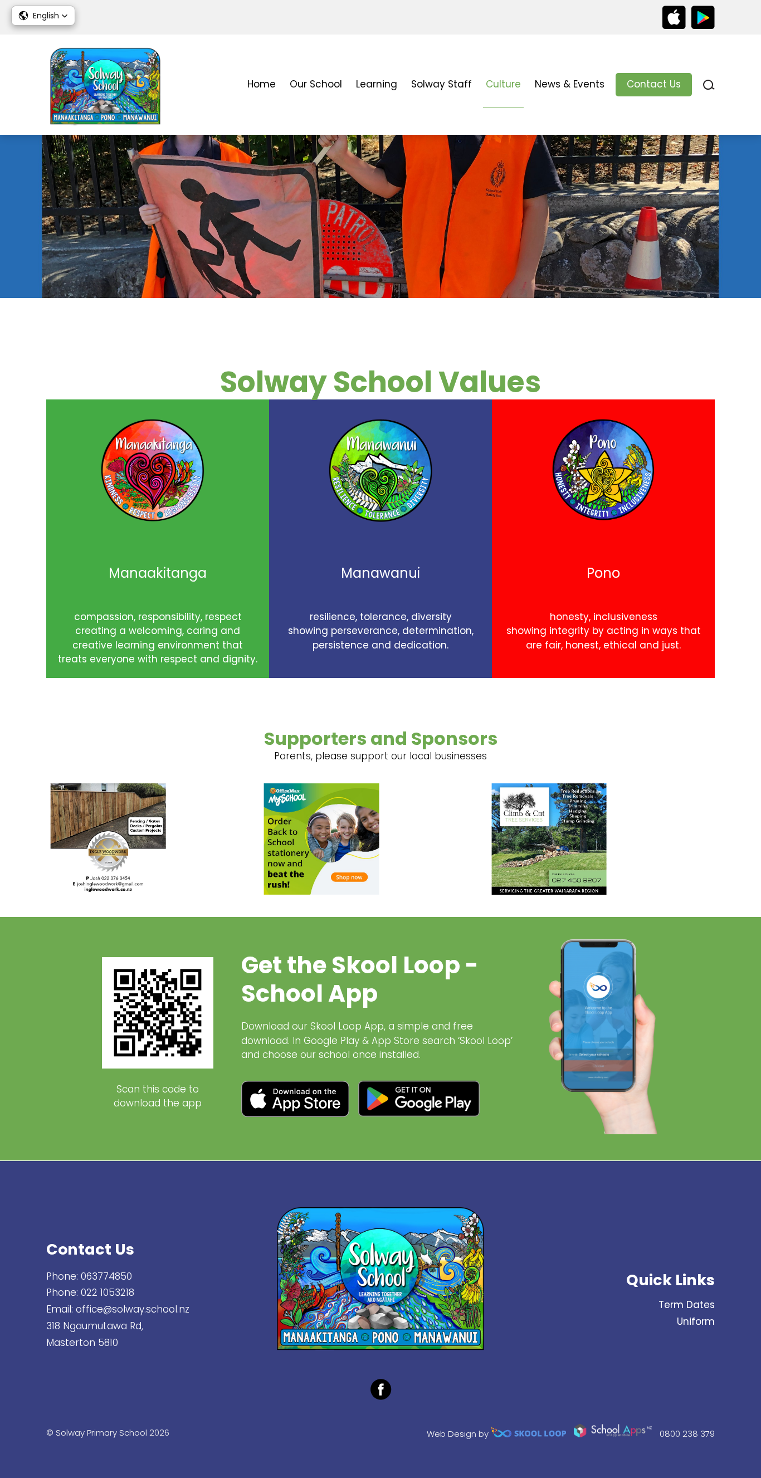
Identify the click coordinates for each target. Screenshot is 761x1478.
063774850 (106, 1276)
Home (261, 84)
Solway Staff (441, 84)
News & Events (569, 84)
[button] (43, 16)
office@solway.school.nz (132, 1309)
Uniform (696, 1321)
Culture (503, 84)
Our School (316, 84)
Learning (376, 84)
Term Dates (686, 1304)
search (709, 85)
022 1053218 (107, 1292)
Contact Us (654, 84)
